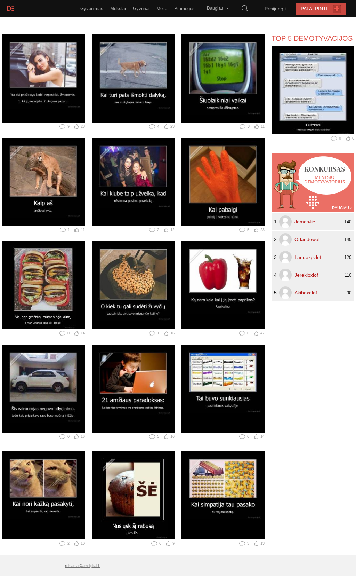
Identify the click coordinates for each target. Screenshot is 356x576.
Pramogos (184, 8)
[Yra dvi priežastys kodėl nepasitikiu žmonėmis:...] (43, 78)
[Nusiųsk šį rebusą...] (133, 495)
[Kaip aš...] (43, 182)
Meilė (161, 8)
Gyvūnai (141, 8)
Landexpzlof (307, 257)
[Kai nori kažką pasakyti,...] (43, 495)
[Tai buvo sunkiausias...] (223, 389)
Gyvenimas (91, 8)
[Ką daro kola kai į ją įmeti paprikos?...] (223, 285)
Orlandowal (306, 239)
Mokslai (118, 8)
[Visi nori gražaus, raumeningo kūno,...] (43, 285)
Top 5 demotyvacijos (312, 38)
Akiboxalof (305, 292)
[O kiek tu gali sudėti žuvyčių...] (133, 285)
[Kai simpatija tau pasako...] (223, 495)
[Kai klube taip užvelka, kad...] (133, 182)
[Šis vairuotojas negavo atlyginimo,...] (43, 389)
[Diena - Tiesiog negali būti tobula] (313, 90)
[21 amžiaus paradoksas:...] (133, 389)
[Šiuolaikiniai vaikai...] (223, 78)
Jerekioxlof (306, 275)
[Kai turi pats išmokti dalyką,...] (133, 78)
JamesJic (304, 221)
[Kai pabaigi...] (223, 182)
